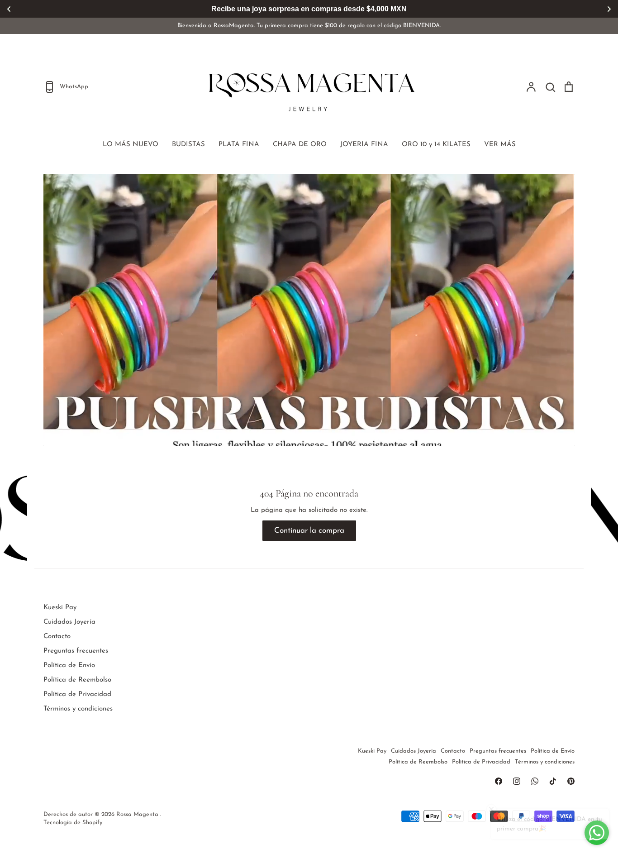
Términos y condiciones (78, 709)
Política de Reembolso (77, 680)
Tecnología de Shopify (72, 822)
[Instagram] (517, 781)
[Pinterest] (571, 781)
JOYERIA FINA (364, 144)
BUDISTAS (188, 144)
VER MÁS (500, 144)
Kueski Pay (59, 607)
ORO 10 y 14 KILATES (436, 144)
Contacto (57, 636)
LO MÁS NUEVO (130, 144)
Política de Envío (69, 665)
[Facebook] (499, 781)
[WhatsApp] (535, 781)
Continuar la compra (309, 530)
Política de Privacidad (77, 694)
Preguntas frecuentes (75, 651)
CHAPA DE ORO (300, 144)
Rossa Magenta (138, 814)
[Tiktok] (553, 781)
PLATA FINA (239, 144)
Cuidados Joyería (69, 622)
